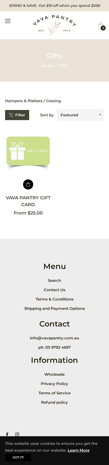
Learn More (78, 450)
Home (47, 65)
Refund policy (54, 402)
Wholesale (54, 374)
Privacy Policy (54, 383)
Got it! (18, 457)
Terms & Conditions (55, 299)
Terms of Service (54, 393)
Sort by (47, 115)
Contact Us (54, 289)
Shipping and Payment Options (54, 308)
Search (54, 280)
